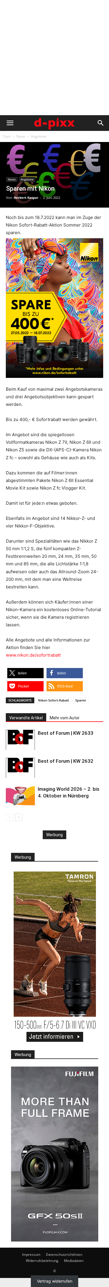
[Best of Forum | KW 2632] (20, 768)
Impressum (31, 1254)
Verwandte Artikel (26, 718)
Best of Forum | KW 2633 (65, 733)
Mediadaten (73, 1260)
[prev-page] (9, 817)
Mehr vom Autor (65, 718)
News (20, 136)
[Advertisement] (54, 57)
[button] (10, 123)
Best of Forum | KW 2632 (65, 761)
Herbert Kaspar (26, 197)
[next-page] (18, 817)
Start (7, 136)
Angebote (39, 136)
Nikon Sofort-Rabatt (53, 700)
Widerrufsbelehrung (42, 1260)
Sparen (80, 700)
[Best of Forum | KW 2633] (20, 740)
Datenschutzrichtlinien (64, 1254)
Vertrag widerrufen (54, 1281)
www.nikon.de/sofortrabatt (33, 655)
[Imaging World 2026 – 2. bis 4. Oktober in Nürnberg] (20, 796)
